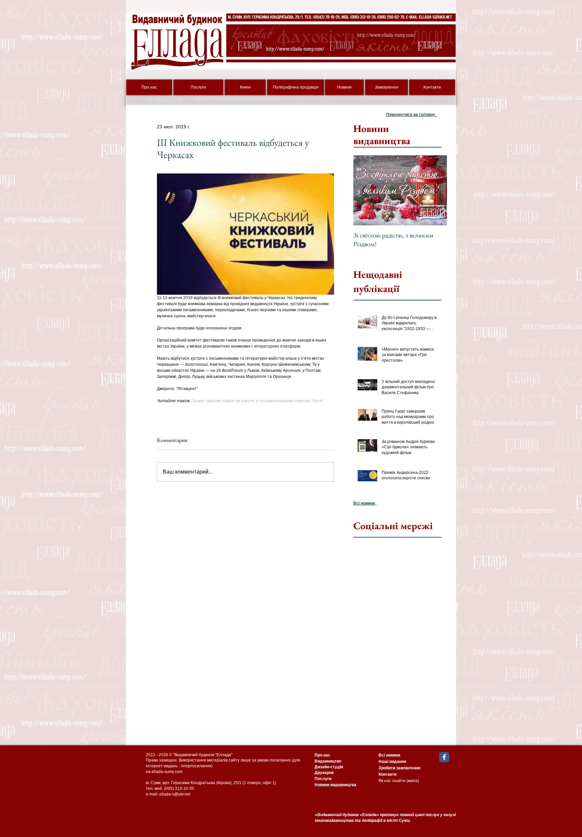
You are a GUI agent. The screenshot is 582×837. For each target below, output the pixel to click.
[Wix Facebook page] (444, 757)
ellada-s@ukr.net (174, 794)
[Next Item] (436, 190)
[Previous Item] (364, 190)
